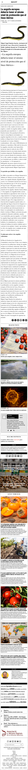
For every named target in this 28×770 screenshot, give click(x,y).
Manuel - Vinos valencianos (10, 723)
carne (15, 689)
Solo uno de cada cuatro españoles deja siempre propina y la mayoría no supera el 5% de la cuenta (14, 656)
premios (19, 697)
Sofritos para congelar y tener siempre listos (11, 356)
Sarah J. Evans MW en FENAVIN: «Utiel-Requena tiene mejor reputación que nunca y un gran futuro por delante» (15, 718)
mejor (23, 694)
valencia (12, 701)
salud (26, 699)
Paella (13, 697)
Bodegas (7, 689)
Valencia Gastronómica (16, 20)
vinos (24, 701)
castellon (18, 689)
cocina (6, 691)
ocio (11, 697)
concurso (23, 691)
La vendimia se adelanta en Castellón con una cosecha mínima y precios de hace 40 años (12, 560)
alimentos (3, 689)
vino (21, 702)
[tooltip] (13, 320)
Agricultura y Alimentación (7, 6)
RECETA (5, 699)
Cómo (2, 694)
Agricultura (9, 686)
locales (20, 694)
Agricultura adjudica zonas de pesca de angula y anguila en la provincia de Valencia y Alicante (12, 382)
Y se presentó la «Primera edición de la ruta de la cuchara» (15, 725)
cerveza (24, 689)
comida (9, 691)
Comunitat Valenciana (16, 691)
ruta (21, 699)
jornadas (17, 694)
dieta (5, 694)
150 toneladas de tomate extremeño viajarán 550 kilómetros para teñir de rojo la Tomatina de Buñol (14, 609)
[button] (21, 744)
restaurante (11, 699)
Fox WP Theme (21, 747)
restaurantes (17, 699)
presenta (23, 697)
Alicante (15, 686)
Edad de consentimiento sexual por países (11, 644)
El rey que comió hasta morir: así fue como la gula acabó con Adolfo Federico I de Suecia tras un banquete (14, 574)
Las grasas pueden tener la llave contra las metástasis (13, 410)
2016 (2, 686)
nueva (9, 697)
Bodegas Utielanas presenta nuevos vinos (13, 712)
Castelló (21, 689)
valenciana (18, 702)
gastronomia (11, 694)
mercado (6, 697)
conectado (16, 439)
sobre (2, 702)
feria (7, 694)
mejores (2, 697)
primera (2, 699)
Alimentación (19, 686)
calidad (12, 688)
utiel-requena (6, 702)
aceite (4, 686)
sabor (23, 699)
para (16, 696)
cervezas (2, 691)
